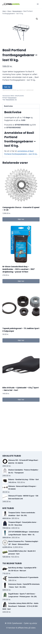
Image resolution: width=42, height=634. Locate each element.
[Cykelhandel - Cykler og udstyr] (11, 4)
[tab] (21, 106)
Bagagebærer (17, 11)
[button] (37, 19)
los (16, 99)
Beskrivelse (8, 106)
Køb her (7, 87)
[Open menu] (38, 4)
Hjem (4, 11)
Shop (9, 11)
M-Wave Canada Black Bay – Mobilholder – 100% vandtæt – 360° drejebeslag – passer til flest (18, 269)
